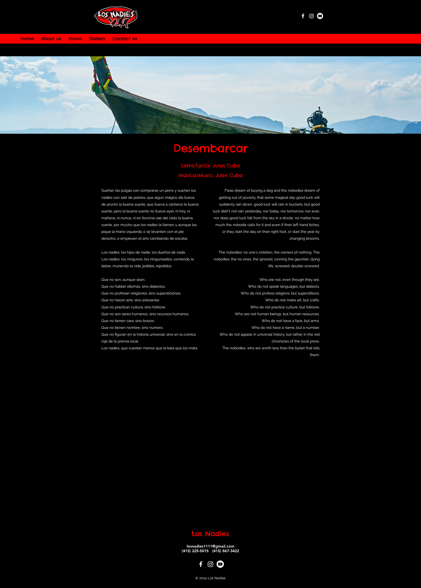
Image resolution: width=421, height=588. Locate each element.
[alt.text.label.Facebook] (303, 16)
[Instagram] (311, 16)
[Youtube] (320, 16)
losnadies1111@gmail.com (210, 546)
